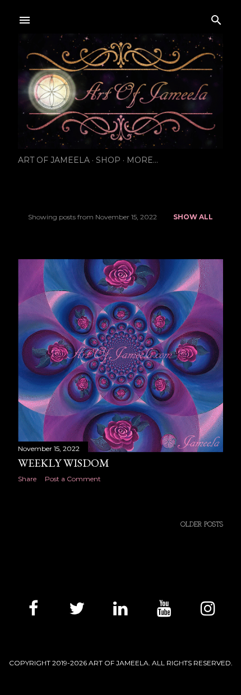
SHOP (108, 160)
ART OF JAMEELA (54, 160)
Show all (193, 217)
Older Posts (201, 525)
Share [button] (27, 479)
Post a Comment (73, 479)
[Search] (216, 18)
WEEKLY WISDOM (63, 462)
